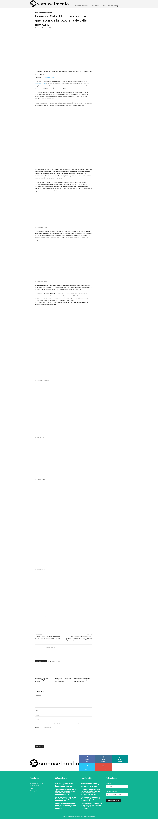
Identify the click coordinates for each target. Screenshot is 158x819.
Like (87, 755)
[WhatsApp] (48, 31)
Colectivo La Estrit (40, 84)
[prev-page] (36, 685)
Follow (103, 755)
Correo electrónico (111, 791)
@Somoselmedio (49, 77)
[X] (40, 31)
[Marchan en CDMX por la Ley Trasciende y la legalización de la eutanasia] (44, 671)
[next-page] (39, 685)
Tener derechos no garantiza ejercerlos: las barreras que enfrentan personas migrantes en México (65, 792)
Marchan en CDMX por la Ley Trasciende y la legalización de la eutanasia (42, 680)
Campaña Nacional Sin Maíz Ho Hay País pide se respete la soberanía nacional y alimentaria (47, 637)
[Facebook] (36, 31)
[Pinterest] (44, 31)
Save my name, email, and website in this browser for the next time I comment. (58, 724)
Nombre (108, 783)
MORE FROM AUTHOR (54, 661)
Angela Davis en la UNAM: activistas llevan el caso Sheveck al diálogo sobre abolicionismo (63, 680)
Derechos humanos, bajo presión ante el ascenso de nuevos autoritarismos (64, 784)
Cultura (40, 12)
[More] (52, 31)
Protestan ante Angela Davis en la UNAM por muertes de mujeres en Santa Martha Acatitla (82, 680)
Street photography (47, 12)
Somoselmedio (40, 27)
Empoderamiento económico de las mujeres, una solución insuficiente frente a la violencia (65, 806)
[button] (123, 2)
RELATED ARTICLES (41, 661)
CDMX (37, 12)
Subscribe (103, 763)
